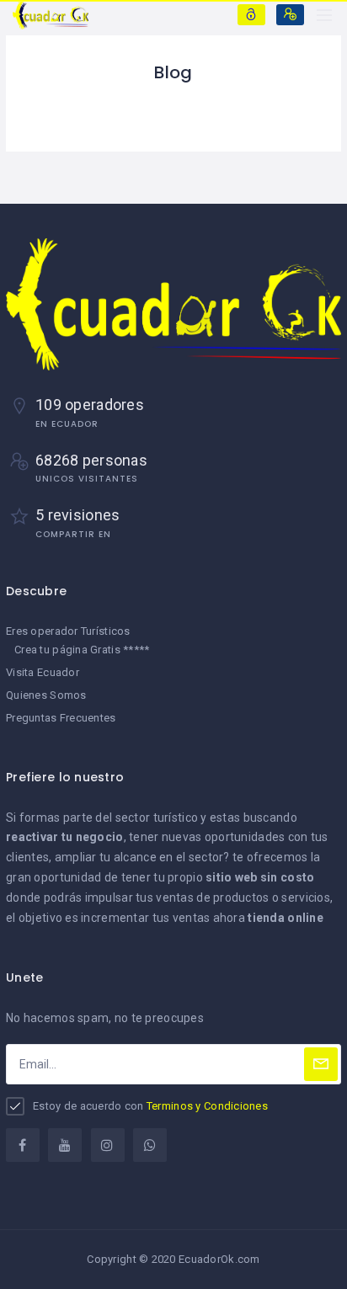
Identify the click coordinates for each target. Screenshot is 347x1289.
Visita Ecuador (42, 672)
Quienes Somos (46, 695)
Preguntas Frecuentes (61, 717)
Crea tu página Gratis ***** (82, 649)
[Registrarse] (290, 14)
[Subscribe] (321, 1064)
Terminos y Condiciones (207, 1106)
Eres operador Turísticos (68, 631)
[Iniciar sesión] (251, 14)
